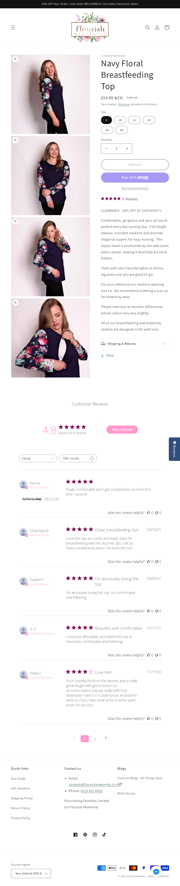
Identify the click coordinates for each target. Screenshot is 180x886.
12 (134, 120)
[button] (13, 27)
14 (149, 120)
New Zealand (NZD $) (29, 873)
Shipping (123, 104)
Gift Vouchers (20, 788)
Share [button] (110, 355)
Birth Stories (126, 793)
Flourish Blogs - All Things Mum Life (139, 780)
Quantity (106, 140)
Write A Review (122, 430)
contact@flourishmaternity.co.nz (95, 784)
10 (120, 120)
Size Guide (18, 778)
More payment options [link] (135, 188)
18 (121, 130)
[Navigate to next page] (106, 737)
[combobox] (38, 458)
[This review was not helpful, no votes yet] (156, 512)
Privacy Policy (20, 818)
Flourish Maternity (136, 876)
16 (107, 130)
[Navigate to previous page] (74, 737)
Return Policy (20, 808)
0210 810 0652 (92, 791)
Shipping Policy (22, 798)
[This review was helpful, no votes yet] (148, 512)
